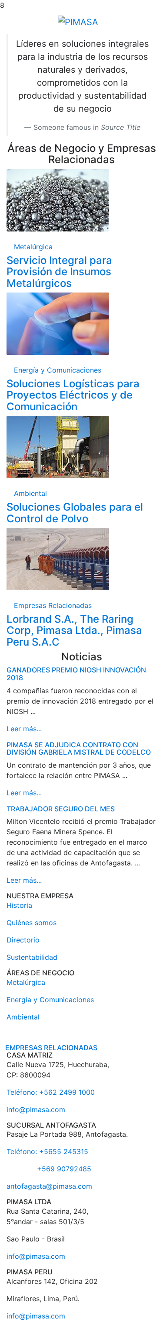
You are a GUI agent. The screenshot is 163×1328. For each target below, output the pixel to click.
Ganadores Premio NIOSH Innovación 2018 (76, 674)
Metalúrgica (33, 246)
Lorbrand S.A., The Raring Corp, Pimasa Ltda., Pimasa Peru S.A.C (74, 630)
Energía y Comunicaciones (57, 370)
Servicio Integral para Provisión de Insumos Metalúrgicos (59, 271)
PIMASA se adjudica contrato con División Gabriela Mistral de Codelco (79, 748)
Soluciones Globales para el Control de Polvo (75, 512)
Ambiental (30, 493)
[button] (18, 779)
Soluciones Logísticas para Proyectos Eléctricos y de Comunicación (73, 395)
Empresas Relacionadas (53, 605)
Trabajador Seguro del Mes (61, 808)
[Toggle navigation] (92, 16)
